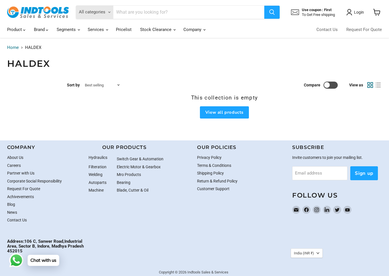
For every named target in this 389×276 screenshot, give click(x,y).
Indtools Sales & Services (207, 272)
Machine (96, 190)
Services (96, 29)
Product (15, 29)
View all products (224, 112)
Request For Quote (364, 29)
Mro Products (129, 174)
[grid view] (370, 85)
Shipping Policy (210, 173)
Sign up (364, 173)
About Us (15, 157)
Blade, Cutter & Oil (132, 190)
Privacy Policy (209, 157)
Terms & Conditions (214, 165)
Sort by (73, 85)
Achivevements (20, 196)
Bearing (123, 182)
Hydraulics (98, 157)
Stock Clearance (156, 29)
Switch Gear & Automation (140, 159)
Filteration (98, 167)
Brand (40, 29)
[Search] (272, 12)
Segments (67, 29)
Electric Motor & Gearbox (139, 167)
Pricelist (124, 29)
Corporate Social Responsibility (34, 181)
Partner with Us (20, 173)
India (304, 253)
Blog (11, 204)
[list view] (378, 85)
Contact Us (327, 29)
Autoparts (98, 182)
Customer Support (213, 188)
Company (192, 29)
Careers (14, 165)
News (12, 212)
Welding (96, 174)
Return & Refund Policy (217, 181)
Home (13, 47)
